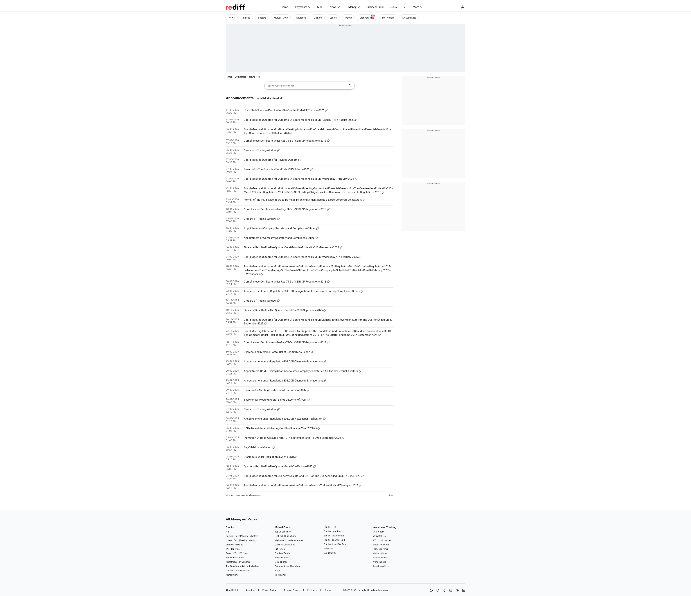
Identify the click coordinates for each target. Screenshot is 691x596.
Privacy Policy (269, 590)
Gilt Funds (280, 549)
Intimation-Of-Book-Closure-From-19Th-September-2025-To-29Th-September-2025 (293, 437)
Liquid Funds (281, 562)
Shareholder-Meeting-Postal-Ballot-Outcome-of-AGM (275, 390)
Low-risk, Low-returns (285, 544)
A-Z (227, 531)
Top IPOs (235, 549)
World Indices (379, 562)
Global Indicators (381, 544)
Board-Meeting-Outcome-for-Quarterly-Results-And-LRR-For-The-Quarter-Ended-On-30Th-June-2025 (302, 476)
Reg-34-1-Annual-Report (258, 447)
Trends (348, 17)
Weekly (244, 536)
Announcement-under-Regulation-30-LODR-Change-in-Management (284, 361)
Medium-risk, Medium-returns (289, 540)
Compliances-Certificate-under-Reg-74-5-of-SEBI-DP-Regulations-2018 (285, 140)
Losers (333, 17)
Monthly (254, 536)
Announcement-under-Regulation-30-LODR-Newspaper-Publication (283, 418)
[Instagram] (450, 590)
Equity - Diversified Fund (335, 544)
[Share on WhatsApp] (431, 590)
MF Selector (280, 575)
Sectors (262, 17)
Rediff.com (356, 590)
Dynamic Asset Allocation (287, 566)
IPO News (243, 553)
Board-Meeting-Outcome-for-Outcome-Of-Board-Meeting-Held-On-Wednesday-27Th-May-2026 (299, 178)
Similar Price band (235, 557)
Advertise (250, 590)
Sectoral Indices (380, 557)
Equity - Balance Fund (334, 540)
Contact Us (329, 590)
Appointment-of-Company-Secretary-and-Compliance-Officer (280, 228)
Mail (319, 7)
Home (284, 7)
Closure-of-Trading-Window (260, 150)
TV (404, 7)
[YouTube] (457, 590)
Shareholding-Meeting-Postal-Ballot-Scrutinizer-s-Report (277, 352)
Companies (240, 76)
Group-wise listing (234, 544)
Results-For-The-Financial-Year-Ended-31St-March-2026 (277, 169)
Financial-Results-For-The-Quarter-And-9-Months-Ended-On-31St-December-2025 (292, 247)
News (333, 7)
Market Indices (380, 553)
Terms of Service (292, 590)
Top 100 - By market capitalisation (242, 566)
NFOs (277, 570)
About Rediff (232, 590)
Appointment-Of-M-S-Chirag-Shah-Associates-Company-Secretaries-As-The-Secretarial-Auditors (301, 371)
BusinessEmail (375, 7)
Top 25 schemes (283, 531)
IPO (227, 549)
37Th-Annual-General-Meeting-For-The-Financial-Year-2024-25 (280, 428)
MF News (328, 548)
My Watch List (379, 536)
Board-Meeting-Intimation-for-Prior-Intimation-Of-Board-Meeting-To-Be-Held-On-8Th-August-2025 (301, 485)
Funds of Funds (282, 553)
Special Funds (281, 557)
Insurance (301, 17)
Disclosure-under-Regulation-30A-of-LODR (269, 457)
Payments (301, 7)
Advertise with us (381, 566)
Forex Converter (380, 549)
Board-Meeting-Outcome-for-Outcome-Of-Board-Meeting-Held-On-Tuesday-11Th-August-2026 (299, 119)
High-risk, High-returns (285, 536)
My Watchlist (409, 17)
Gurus (393, 7)
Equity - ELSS (330, 527)
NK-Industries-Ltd (271, 98)
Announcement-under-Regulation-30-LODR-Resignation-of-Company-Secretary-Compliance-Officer (302, 291)
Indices (246, 17)
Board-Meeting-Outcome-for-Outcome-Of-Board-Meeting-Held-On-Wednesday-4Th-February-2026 (301, 257)
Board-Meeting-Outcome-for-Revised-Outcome (272, 159)
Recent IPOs (231, 553)
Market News (232, 575)
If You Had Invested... (383, 540)
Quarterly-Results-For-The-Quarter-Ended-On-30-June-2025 (278, 466)
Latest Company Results (237, 570)
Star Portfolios (367, 17)
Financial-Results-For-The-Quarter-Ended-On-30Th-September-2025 (283, 310)
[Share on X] (437, 590)
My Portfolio (388, 17)
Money (352, 7)
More (416, 7)
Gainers (318, 17)
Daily (237, 536)
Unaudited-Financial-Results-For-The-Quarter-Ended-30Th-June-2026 (284, 110)
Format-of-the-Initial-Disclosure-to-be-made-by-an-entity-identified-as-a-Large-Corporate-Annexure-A (303, 199)
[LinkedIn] (463, 590)
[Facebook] (444, 590)
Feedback (312, 590)
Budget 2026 (330, 553)
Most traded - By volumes (238, 562)
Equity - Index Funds (333, 531)
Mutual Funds (281, 17)
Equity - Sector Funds (334, 535)
